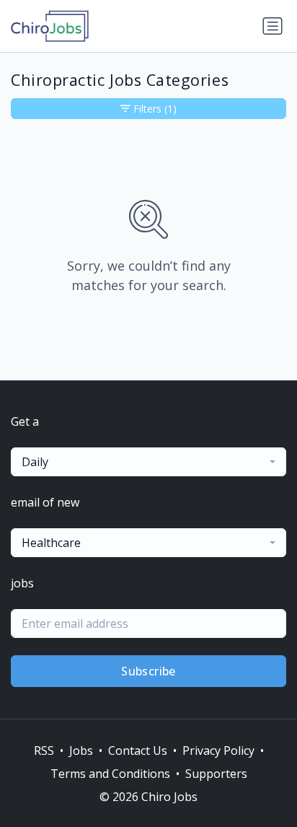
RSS (44, 750)
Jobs (81, 750)
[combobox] (148, 461)
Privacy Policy (218, 750)
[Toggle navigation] (272, 26)
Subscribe (148, 671)
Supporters (216, 774)
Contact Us (137, 750)
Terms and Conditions (110, 774)
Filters (155, 108)
